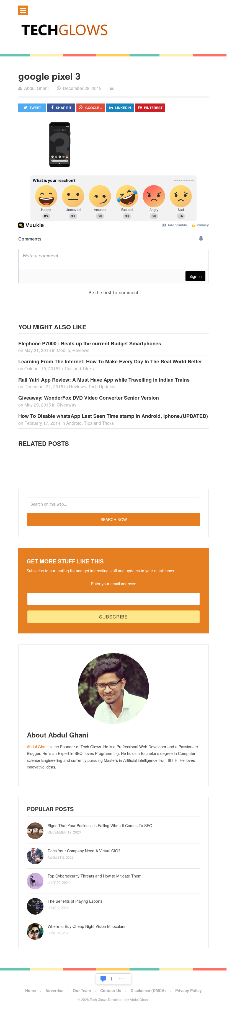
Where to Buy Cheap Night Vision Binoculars (86, 926)
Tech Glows (98, 999)
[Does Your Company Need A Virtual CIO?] (35, 856)
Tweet (35, 107)
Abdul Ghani (37, 746)
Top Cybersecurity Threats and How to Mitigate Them (94, 876)
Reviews (80, 350)
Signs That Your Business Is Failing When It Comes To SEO (100, 825)
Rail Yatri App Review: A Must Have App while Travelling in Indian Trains (104, 379)
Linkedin (123, 107)
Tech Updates (101, 386)
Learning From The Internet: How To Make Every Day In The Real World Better (110, 361)
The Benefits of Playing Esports (75, 901)
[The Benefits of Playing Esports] (35, 906)
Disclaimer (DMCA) (148, 990)
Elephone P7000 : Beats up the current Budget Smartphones (89, 343)
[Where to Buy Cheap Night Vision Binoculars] (35, 931)
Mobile (63, 350)
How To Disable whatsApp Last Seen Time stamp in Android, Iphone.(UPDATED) (113, 416)
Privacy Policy (188, 990)
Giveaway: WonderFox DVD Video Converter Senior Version (88, 397)
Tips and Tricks (79, 368)
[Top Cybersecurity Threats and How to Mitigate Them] (35, 881)
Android (74, 423)
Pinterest (153, 107)
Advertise (54, 990)
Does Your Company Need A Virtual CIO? (84, 850)
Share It (63, 107)
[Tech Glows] (113, 29)
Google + (93, 107)
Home (30, 990)
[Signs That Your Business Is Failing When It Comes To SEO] (35, 830)
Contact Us (110, 990)
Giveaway (66, 405)
